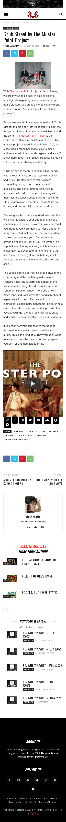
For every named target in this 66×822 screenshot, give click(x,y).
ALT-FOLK (53, 431)
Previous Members (48, 802)
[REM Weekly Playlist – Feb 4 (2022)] (11, 651)
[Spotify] (44, 527)
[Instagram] (18, 780)
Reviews (16, 22)
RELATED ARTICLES (33, 546)
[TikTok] (45, 780)
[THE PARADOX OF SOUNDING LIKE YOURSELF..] (11, 561)
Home (6, 22)
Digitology (34, 813)
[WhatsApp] (30, 53)
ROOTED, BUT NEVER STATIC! (40, 592)
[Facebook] (6, 53)
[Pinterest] (22, 53)
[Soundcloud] (36, 527)
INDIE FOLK (10, 435)
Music (26, 22)
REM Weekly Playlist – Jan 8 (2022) (42, 666)
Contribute (35, 798)
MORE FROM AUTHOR (33, 551)
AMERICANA (41, 435)
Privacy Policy (50, 798)
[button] (5, 14)
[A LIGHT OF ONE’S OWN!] (11, 578)
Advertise (11, 798)
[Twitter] (14, 53)
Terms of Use (15, 802)
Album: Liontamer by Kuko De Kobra (17, 481)
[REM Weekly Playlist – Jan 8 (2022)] (11, 667)
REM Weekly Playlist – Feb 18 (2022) (39, 635)
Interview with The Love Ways (49, 481)
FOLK (43, 431)
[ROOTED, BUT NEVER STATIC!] (11, 594)
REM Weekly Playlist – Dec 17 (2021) (39, 683)
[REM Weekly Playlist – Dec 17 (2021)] (11, 683)
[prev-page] (5, 609)
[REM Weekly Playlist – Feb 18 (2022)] (11, 634)
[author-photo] (33, 511)
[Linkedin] (29, 527)
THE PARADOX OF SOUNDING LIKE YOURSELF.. (40, 562)
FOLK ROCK (32, 431)
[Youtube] (33, 789)
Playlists (28, 640)
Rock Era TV (30, 802)
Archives (30, 627)
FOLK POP (18, 431)
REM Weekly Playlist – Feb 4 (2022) (42, 649)
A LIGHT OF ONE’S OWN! (37, 576)
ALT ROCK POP (25, 435)
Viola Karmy (12, 46)
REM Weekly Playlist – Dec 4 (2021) (42, 698)
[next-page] (11, 609)
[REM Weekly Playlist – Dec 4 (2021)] (11, 700)
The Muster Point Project (24, 91)
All (20, 627)
